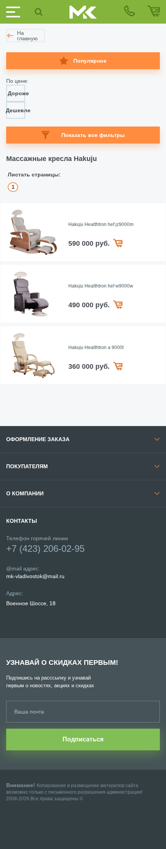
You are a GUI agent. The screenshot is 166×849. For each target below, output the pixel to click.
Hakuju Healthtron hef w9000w (100, 286)
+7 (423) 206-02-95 (45, 548)
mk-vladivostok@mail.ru (35, 576)
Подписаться (83, 739)
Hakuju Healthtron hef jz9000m (101, 224)
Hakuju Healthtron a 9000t (96, 347)
